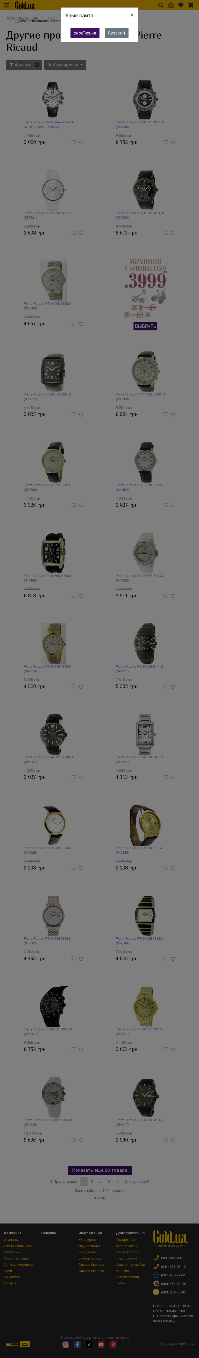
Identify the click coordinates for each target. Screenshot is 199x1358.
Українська (85, 33)
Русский (116, 33)
